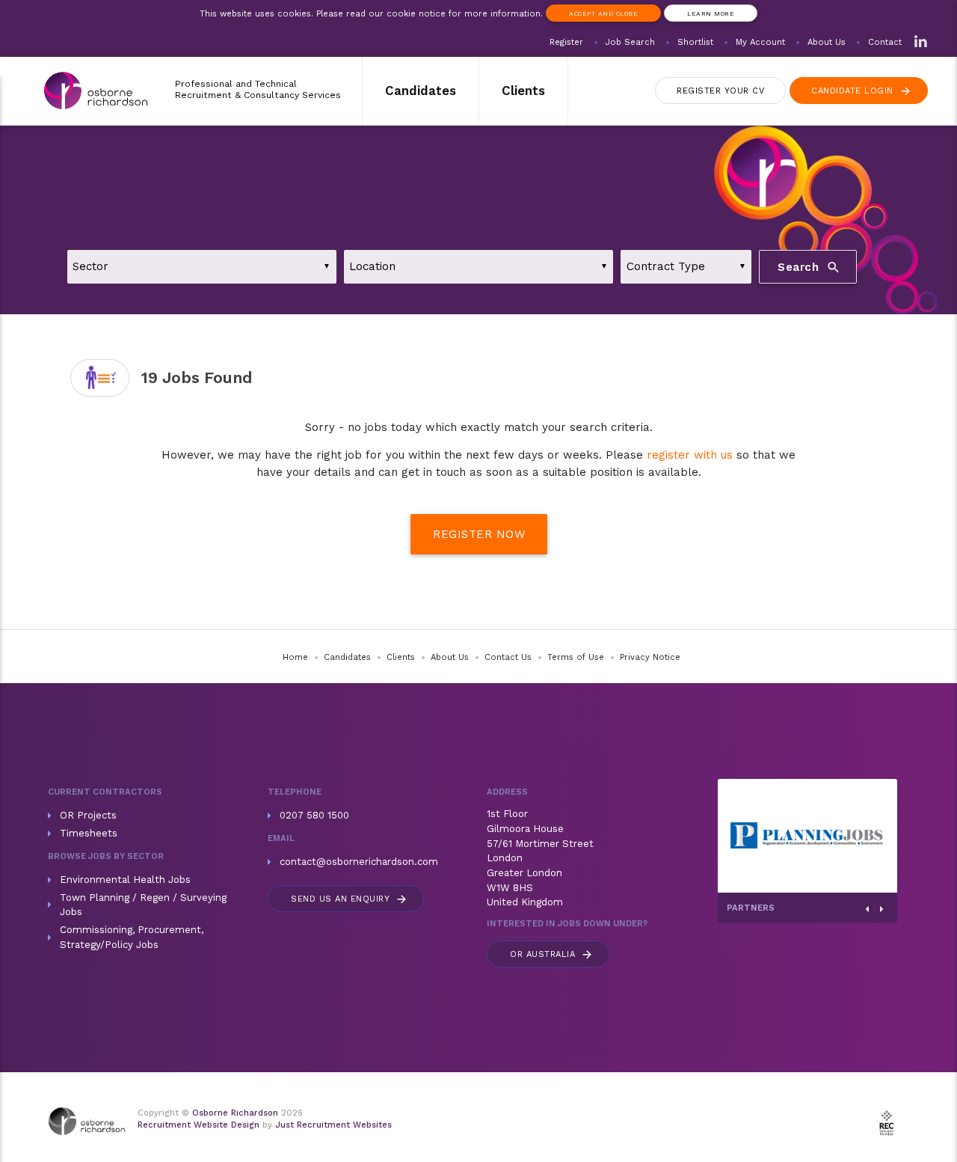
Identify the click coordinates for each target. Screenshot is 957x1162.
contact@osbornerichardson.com (359, 861)
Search (809, 266)
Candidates (420, 90)
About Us (826, 42)
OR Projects (88, 815)
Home (295, 657)
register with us (690, 455)
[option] (807, 836)
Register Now (479, 534)
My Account (760, 42)
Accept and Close (603, 13)
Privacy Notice (650, 657)
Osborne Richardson (235, 1113)
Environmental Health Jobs (125, 879)
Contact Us (508, 657)
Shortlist (695, 42)
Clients (523, 90)
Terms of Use (575, 657)
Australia (552, 954)
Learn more (710, 13)
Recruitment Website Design (198, 1125)
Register (566, 42)
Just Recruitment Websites (333, 1125)
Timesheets (88, 833)
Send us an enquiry (349, 899)
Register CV (720, 91)
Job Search (630, 42)
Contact (885, 42)
